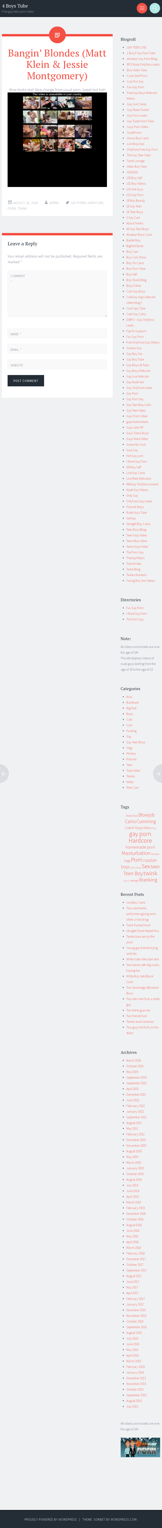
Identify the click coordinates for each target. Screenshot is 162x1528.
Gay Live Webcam (137, 376)
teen (155, 866)
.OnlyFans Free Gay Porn (142, 149)
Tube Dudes (133, 564)
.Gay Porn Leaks (136, 115)
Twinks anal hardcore (140, 1022)
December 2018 (136, 1214)
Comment (18, 279)
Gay (128, 736)
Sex (146, 866)
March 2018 (133, 1248)
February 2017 (135, 1299)
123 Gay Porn (134, 195)
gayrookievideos (137, 422)
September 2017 (136, 1270)
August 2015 (134, 1401)
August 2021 (134, 1123)
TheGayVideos (135, 558)
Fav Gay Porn (135, 337)
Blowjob (147, 815)
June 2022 (132, 1100)
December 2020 (136, 1140)
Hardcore (96, 203)
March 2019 (133, 1202)
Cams (130, 821)
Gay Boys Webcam (138, 371)
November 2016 (136, 1316)
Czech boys (134, 827)
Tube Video (133, 771)
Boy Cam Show (136, 257)
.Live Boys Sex (135, 144)
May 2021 (132, 1129)
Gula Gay (132, 450)
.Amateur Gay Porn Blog (141, 59)
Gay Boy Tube (135, 359)
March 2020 (133, 1163)
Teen (129, 765)
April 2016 (132, 1355)
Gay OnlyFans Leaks (139, 388)
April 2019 (132, 1197)
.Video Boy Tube (136, 166)
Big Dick (131, 708)
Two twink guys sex (138, 1010)
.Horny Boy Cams (137, 138)
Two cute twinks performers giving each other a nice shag (141, 913)
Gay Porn (132, 393)
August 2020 (134, 1151)
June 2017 (132, 1282)
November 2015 (136, 1384)
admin (54, 203)
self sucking (135, 867)
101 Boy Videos (136, 184)
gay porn (78, 203)
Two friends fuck (136, 1016)
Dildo (147, 828)
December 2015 (136, 1378)
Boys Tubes (133, 286)
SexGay (131, 518)
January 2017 (135, 1304)
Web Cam (132, 788)
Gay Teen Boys (135, 742)
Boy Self (131, 274)
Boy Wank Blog (136, 280)
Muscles (155, 854)
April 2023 (132, 1089)
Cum (129, 725)
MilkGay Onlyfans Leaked (142, 484)
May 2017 (132, 1287)
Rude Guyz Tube (136, 513)
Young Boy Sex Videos (140, 581)
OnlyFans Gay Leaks (139, 501)
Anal (129, 697)
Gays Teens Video (137, 439)
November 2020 (136, 1146)
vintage (134, 880)
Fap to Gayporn (136, 331)
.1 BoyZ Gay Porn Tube (140, 53)
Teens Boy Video (136, 541)
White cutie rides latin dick (142, 959)
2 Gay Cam (133, 218)
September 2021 (136, 1117)
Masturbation (136, 853)
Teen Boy (133, 873)
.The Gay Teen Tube (138, 155)
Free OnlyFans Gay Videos (142, 342)
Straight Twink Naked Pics (142, 931)
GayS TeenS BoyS (137, 433)
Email (16, 350)
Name (16, 334)
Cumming (146, 821)
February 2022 (135, 1106)
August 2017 (134, 1276)
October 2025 (134, 1066)
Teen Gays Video (136, 535)
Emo (153, 828)
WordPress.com (124, 1519)
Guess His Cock (136, 444)
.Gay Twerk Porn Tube (140, 121)
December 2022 (136, 1094)
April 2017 (132, 1293)
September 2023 (136, 1083)
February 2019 (135, 1208)
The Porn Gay (135, 552)
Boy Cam (132, 252)
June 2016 (132, 1344)
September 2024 (136, 1077)
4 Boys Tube (15, 6)
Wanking (148, 879)
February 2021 (135, 1134)
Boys (129, 714)
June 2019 (132, 1191)
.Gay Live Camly (136, 104)
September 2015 (136, 1395)
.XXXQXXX (132, 172)
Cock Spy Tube (135, 308)
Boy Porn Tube (135, 269)
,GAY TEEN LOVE (136, 47)
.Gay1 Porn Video (137, 127)
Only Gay (132, 495)
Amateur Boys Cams (139, 235)
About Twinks (134, 223)
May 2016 (132, 1350)
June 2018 (132, 1231)
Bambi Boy (133, 240)
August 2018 (134, 1225)
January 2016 (135, 1372)
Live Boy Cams (135, 902)
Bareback (132, 702)
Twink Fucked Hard (138, 925)
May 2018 (132, 1236)
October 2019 (134, 1174)
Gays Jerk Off (134, 427)
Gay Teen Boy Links (138, 405)
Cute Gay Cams (136, 314)
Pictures (131, 759)
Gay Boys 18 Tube (137, 365)
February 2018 (135, 1253)
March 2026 (133, 1060)
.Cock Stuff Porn (136, 76)
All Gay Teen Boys (137, 229)
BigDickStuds (134, 246)
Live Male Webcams (138, 478)
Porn (12, 209)
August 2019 (134, 1180)
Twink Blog (133, 569)
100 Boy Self (134, 178)
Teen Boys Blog (136, 530)
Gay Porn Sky (135, 399)
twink (22, 209)
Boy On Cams (135, 263)
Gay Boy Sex (134, 354)
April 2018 (132, 1242)
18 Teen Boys (134, 212)
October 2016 (134, 1321)
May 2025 (132, 1072)
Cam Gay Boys (135, 291)
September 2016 (136, 1327)
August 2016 (134, 1333)
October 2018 (134, 1219)
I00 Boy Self (133, 467)
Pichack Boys (135, 507)
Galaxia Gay (134, 348)
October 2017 (134, 1265)
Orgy (129, 748)
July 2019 (132, 1185)
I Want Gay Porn (136, 461)
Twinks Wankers (136, 575)
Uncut (126, 880)
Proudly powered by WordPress (50, 1519)
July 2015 (132, 1406)
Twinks (130, 776)
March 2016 (133, 1361)
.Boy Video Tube (136, 70)
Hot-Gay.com (134, 456)
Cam (129, 719)
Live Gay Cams (135, 473)
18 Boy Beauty (135, 201)
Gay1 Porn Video (137, 416)
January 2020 (135, 1168)
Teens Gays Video (137, 547)
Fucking (131, 731)
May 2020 (132, 1157)
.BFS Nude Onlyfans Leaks (142, 64)
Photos (131, 753)
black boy (132, 815)
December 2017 (136, 1259)
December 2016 (136, 1310)
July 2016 (132, 1338)
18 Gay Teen (134, 206)
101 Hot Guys (134, 189)
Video (130, 782)
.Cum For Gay (135, 81)
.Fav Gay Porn (135, 87)
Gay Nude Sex (135, 382)
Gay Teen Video (136, 410)
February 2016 (135, 1367)
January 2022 (135, 1111)
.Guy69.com (133, 132)
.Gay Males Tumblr (137, 110)
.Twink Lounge (135, 161)
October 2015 (134, 1389)
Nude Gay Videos (137, 490)
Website (17, 365)
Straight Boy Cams (138, 524)
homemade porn (140, 847)
